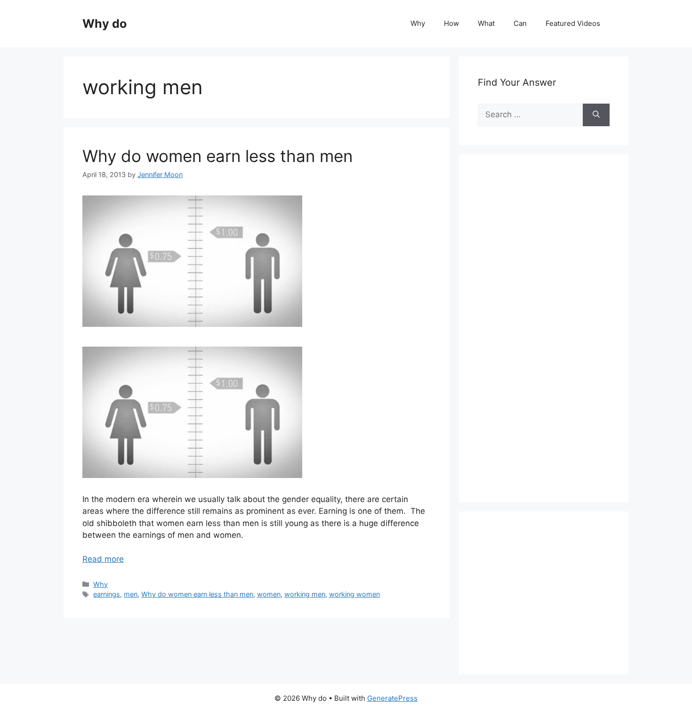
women (269, 594)
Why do (104, 23)
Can (520, 23)
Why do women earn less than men (217, 156)
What (486, 23)
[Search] (596, 115)
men (130, 594)
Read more (103, 559)
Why (417, 23)
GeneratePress (392, 698)
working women (354, 594)
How (451, 23)
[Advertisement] (548, 338)
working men (304, 594)
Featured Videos (573, 23)
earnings (106, 594)
